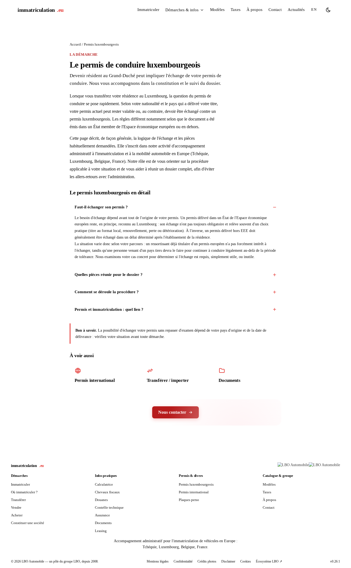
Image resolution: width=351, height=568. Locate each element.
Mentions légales (158, 561)
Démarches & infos (182, 10)
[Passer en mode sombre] (328, 10)
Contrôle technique (109, 507)
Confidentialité (183, 561)
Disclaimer (228, 561)
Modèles (217, 9)
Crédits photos (206, 561)
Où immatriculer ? (24, 492)
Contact (275, 9)
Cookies (245, 561)
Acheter (16, 515)
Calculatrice (104, 484)
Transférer (18, 500)
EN (313, 10)
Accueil (75, 44)
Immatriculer (148, 9)
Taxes (235, 9)
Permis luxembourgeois (196, 484)
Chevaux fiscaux (107, 492)
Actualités (296, 9)
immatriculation (41, 10)
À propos (254, 9)
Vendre (16, 507)
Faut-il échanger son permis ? (101, 207)
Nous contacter (172, 412)
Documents (103, 523)
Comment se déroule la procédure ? (107, 292)
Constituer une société (27, 523)
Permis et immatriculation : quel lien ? (109, 309)
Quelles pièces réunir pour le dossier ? (109, 274)
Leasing (101, 531)
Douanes (101, 500)
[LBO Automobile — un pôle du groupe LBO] (309, 465)
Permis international (194, 492)
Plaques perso (189, 500)
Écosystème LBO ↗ (269, 561)
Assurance (102, 515)
